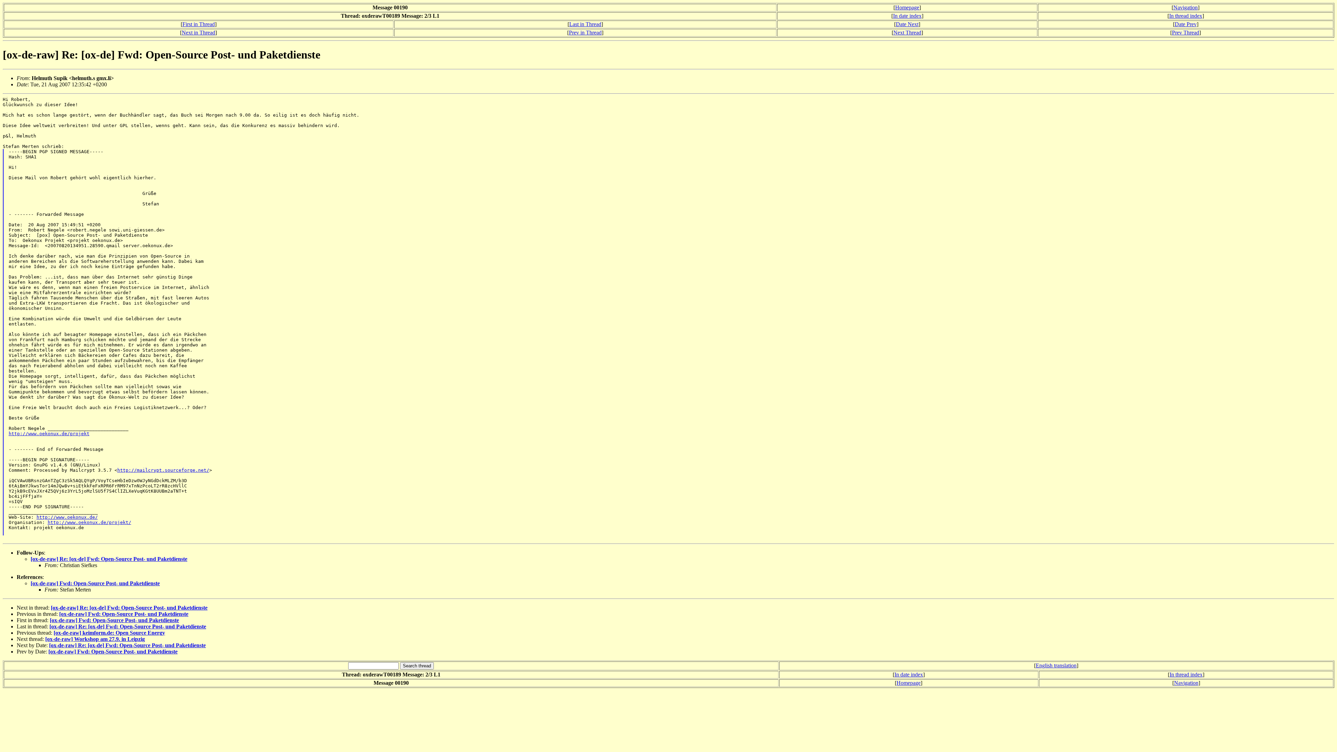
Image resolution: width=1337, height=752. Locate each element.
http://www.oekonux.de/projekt (49, 433)
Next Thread (907, 33)
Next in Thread (198, 33)
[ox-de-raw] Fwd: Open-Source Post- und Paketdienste (95, 583)
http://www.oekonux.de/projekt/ (89, 522)
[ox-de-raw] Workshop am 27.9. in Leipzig (95, 639)
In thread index (1185, 16)
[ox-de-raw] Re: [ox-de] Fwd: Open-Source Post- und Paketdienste (109, 559)
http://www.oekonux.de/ (67, 517)
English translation (1056, 665)
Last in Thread (585, 24)
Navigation (1185, 7)
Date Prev (1186, 24)
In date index (907, 16)
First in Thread (198, 24)
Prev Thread (1185, 33)
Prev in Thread (585, 33)
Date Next (907, 24)
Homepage (907, 7)
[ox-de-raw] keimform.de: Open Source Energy (109, 633)
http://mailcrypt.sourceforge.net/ (163, 470)
